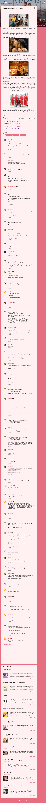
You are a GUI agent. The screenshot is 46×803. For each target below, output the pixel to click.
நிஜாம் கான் (10, 501)
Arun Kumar (10, 614)
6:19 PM (9, 475)
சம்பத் (9, 337)
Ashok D (9, 291)
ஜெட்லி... (9, 310)
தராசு (8, 174)
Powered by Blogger (23, 800)
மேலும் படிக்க (32, 678)
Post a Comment (7, 644)
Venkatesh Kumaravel (12, 186)
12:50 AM (9, 547)
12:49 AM (9, 529)
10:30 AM (9, 307)
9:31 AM (9, 171)
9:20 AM (9, 157)
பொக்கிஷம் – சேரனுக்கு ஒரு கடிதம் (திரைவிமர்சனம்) (14, 682)
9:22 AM (9, 164)
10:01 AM (9, 189)
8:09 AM (9, 601)
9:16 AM (9, 149)
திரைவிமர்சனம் (12, 123)
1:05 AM (9, 562)
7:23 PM (9, 482)
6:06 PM (9, 454)
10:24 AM (9, 299)
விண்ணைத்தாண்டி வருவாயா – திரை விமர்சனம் (13, 708)
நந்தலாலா (5, 695)
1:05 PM (9, 341)
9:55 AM (9, 183)
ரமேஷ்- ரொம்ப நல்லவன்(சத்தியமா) (14, 550)
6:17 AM (9, 570)
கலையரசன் (10, 160)
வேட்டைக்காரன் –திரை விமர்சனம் (10, 721)
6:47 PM (9, 635)
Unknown (9, 351)
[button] (34, 8)
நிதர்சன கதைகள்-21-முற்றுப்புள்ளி (10, 747)
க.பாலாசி (9, 282)
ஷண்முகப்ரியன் (10, 494)
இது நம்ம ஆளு (10, 485)
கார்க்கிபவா (10, 589)
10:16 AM (9, 206)
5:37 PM (9, 415)
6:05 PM (9, 446)
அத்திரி (9, 344)
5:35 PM (9, 384)
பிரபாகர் (9, 139)
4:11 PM (9, 347)
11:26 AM (9, 586)
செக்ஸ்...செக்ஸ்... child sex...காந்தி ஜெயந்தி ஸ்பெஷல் (14, 760)
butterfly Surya (10, 251)
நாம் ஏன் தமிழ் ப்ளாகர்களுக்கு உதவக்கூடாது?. (12, 785)
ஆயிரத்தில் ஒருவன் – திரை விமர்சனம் (11, 734)
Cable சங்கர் (7, 3)
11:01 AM (9, 324)
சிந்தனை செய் (17, 123)
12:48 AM (9, 518)
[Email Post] (6, 132)
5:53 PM (9, 424)
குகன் (9, 566)
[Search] (44, 3)
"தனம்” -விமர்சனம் (7, 669)
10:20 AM (9, 256)
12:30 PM (9, 593)
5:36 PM (9, 395)
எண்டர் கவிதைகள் (7, 772)
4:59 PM (9, 360)
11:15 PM (9, 510)
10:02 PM (9, 498)
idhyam (9, 168)
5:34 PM (9, 369)
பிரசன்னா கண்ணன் (11, 327)
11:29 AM (9, 334)
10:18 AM (9, 239)
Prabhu (9, 153)
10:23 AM (9, 278)
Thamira (9, 638)
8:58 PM (9, 490)
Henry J (9, 479)
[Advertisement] (41, 22)
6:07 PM (9, 463)
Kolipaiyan (9, 583)
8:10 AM (9, 579)
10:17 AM (9, 217)
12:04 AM (9, 641)
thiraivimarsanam (9, 134)
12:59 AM (9, 554)
